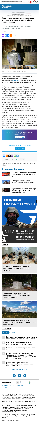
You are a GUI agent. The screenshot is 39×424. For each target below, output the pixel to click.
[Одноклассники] (11, 35)
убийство (15, 80)
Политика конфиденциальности (11, 420)
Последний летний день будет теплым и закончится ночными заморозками (21, 338)
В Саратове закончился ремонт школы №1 (21, 348)
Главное (5, 244)
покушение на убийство (15, 163)
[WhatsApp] (15, 156)
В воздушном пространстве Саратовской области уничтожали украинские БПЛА (19, 364)
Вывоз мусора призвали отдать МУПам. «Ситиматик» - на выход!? (19, 343)
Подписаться (20, 137)
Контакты (6, 382)
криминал (4, 163)
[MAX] (3, 35)
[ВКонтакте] (8, 35)
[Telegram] (6, 35)
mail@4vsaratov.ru (10, 388)
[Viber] (12, 156)
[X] (9, 156)
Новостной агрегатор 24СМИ (19, 369)
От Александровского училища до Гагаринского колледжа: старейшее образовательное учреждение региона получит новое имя (21, 355)
